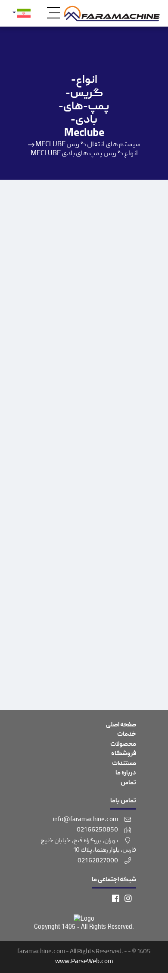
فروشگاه (123, 754)
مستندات (124, 763)
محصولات (123, 744)
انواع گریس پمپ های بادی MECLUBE (84, 154)
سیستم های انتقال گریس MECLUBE (87, 145)
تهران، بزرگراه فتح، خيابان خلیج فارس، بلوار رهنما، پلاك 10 (88, 846)
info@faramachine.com (86, 820)
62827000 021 (98, 861)
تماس (128, 783)
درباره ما (125, 773)
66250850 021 (98, 830)
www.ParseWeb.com (84, 962)
